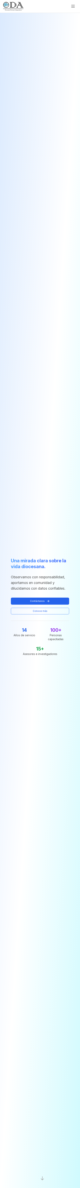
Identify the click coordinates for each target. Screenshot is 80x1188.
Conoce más (40, 611)
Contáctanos (37, 601)
